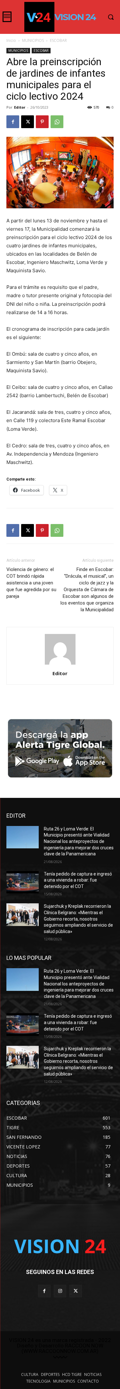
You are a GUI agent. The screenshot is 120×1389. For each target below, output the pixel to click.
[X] (27, 121)
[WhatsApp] (57, 121)
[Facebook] (12, 121)
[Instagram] (60, 1291)
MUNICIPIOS (33, 40)
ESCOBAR (58, 40)
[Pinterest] (42, 121)
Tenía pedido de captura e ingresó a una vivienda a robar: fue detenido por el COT (78, 880)
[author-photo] (60, 664)
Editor (19, 107)
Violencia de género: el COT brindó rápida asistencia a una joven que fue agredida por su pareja (31, 583)
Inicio (11, 40)
